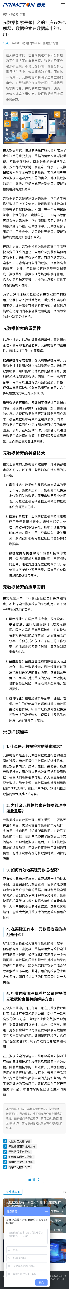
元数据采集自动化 (19, 1151)
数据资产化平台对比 (20, 1162)
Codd (6, 43)
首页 (5, 14)
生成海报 (14, 1191)
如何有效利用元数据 (20, 1156)
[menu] (63, 4)
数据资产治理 (50, 43)
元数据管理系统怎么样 (21, 1146)
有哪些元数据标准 (19, 1167)
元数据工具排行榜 (19, 1141)
